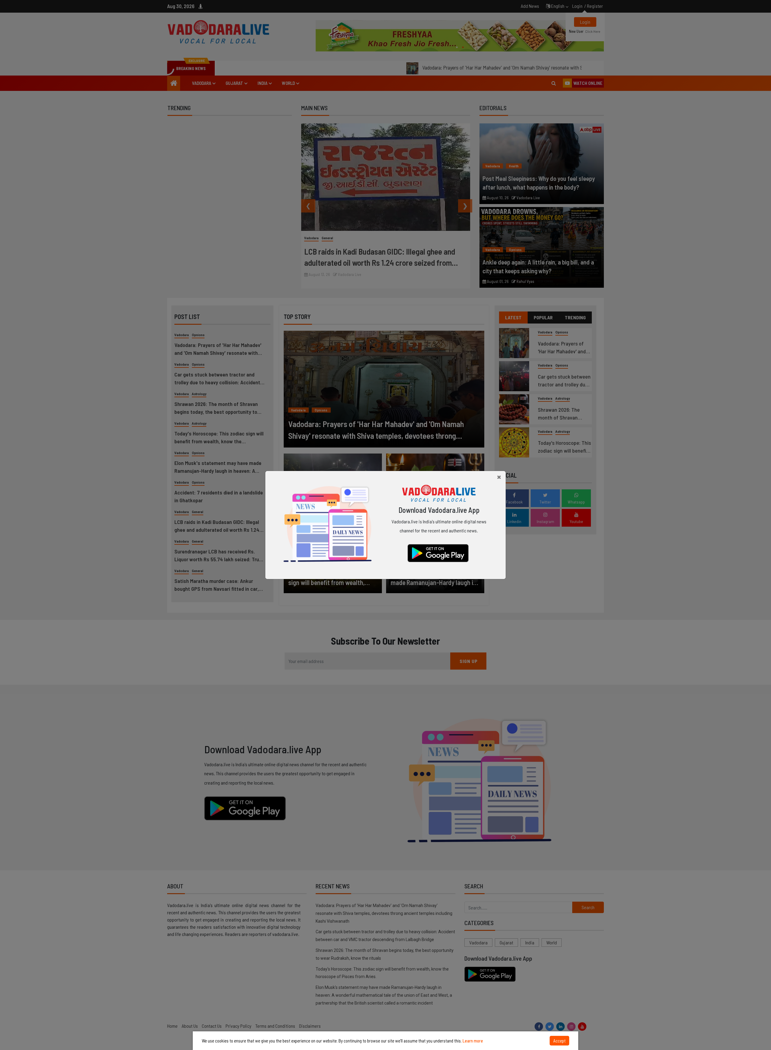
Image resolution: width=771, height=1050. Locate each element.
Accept (559, 1040)
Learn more (473, 1040)
